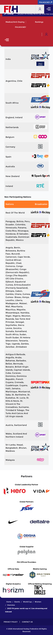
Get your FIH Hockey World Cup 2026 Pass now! (34, 14)
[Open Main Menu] (6, 40)
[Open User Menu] (46, 34)
